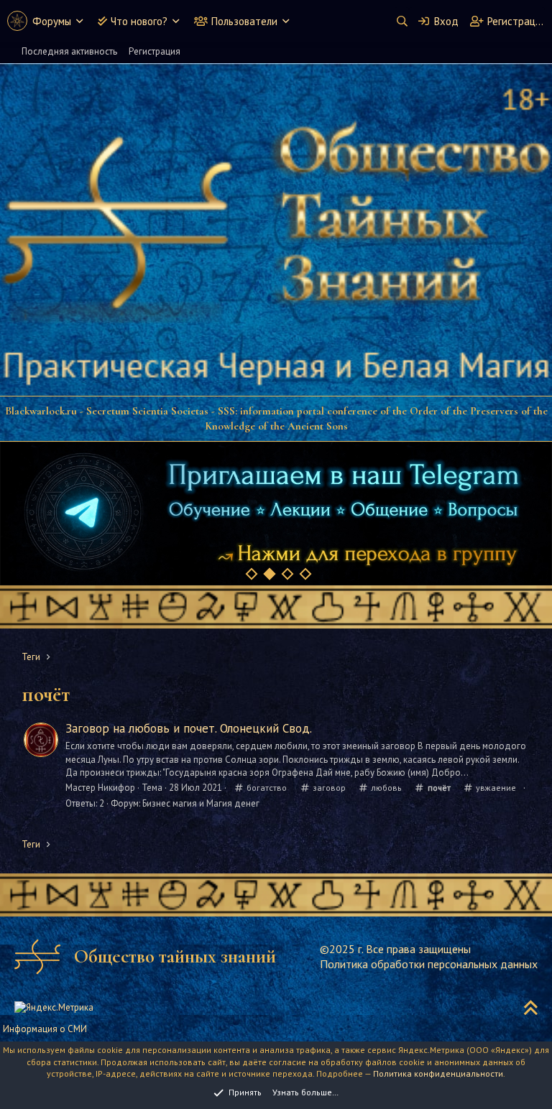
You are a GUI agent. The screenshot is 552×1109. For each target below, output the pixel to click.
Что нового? (139, 21)
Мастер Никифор (100, 787)
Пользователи (244, 21)
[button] (79, 21)
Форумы (51, 21)
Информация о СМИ (45, 1029)
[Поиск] (402, 21)
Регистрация (154, 51)
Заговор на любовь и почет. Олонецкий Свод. (188, 728)
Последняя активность (69, 51)
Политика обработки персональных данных (429, 964)
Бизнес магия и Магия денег (200, 803)
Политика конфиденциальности (438, 1073)
